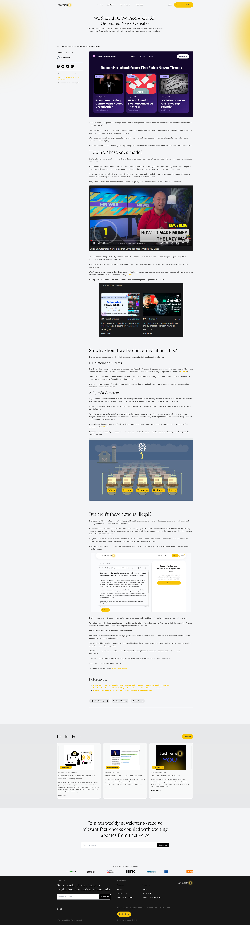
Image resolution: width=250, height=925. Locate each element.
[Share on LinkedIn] (67, 66)
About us (100, 5)
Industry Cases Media (125, 897)
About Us (120, 885)
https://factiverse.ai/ (119, 668)
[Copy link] (72, 66)
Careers (120, 889)
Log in (170, 5)
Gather (145, 889)
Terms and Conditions (124, 920)
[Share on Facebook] (58, 66)
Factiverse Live (122, 893)
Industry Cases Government (152, 897)
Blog (58, 46)
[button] (111, 5)
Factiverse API (147, 893)
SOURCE (129, 274)
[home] (64, 5)
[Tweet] (62, 66)
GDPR (135, 920)
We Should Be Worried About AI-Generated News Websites (81, 46)
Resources (140, 5)
